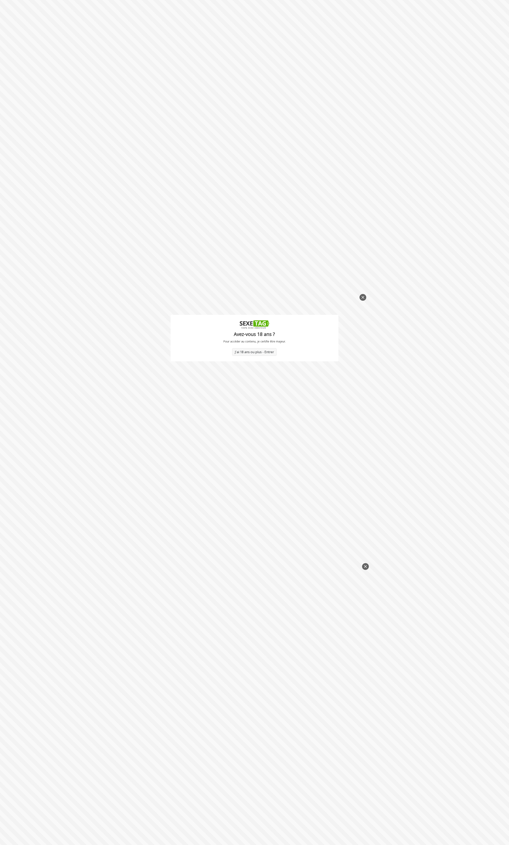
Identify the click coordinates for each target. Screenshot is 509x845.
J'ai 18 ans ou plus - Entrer (254, 352)
